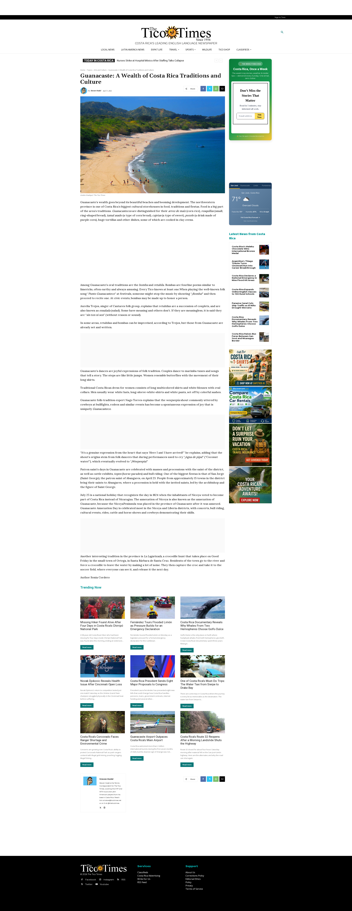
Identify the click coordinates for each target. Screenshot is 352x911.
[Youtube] (96, 884)
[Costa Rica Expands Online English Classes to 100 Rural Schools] (264, 292)
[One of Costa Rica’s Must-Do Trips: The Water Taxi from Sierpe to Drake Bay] (202, 666)
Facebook (90, 879)
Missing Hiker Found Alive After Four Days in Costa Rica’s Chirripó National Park (101, 626)
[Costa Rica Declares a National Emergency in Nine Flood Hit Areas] (264, 279)
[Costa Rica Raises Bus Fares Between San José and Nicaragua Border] (264, 337)
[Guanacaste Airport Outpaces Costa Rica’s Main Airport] (152, 722)
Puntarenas (266, 185)
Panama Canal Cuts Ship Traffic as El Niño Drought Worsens (244, 305)
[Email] (222, 88)
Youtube (104, 884)
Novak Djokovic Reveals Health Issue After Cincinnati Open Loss (101, 682)
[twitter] (100, 807)
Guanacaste (245, 185)
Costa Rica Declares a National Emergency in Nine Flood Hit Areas (244, 277)
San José (234, 185)
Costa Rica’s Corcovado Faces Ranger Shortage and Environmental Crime (99, 740)
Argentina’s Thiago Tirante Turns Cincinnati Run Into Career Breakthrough (244, 264)
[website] (104, 807)
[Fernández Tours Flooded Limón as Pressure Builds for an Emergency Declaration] (152, 608)
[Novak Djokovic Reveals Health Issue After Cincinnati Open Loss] (102, 666)
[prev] (216, 60)
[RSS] (118, 879)
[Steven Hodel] (84, 90)
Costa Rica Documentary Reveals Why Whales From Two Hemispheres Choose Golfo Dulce (201, 626)
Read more (86, 647)
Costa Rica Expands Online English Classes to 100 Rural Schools (152, 60)
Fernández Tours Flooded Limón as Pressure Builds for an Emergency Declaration (151, 626)
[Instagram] (100, 879)
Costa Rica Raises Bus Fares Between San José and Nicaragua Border (244, 337)
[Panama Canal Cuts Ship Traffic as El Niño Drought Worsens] (264, 306)
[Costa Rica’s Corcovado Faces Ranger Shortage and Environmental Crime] (102, 722)
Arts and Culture (100, 70)
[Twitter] (209, 88)
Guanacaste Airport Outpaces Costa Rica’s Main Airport (149, 738)
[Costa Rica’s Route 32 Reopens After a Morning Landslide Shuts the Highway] (202, 722)
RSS (123, 879)
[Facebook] (203, 88)
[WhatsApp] (216, 88)
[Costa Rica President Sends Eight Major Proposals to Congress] (152, 666)
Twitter (88, 884)
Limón (255, 185)
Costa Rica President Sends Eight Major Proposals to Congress (151, 682)
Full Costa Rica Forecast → (250, 217)
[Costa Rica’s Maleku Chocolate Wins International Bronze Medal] (264, 250)
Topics (89, 70)
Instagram (108, 879)
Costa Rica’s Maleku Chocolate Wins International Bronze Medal (243, 250)
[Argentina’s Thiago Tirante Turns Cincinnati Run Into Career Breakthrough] (264, 264)
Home (82, 70)
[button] (282, 32)
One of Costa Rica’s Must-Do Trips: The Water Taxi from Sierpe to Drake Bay (202, 684)
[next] (220, 60)
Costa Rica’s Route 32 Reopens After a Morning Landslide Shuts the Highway (201, 740)
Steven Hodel (96, 90)
